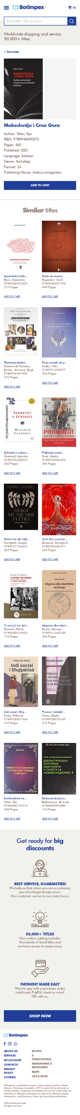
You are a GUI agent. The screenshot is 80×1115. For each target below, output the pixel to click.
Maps (35, 1071)
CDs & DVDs (40, 1076)
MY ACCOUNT (12, 1060)
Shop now (40, 1016)
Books (36, 1051)
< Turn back (11, 51)
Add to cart (40, 185)
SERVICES (10, 1055)
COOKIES (10, 1077)
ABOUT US (10, 1051)
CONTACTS (11, 1064)
